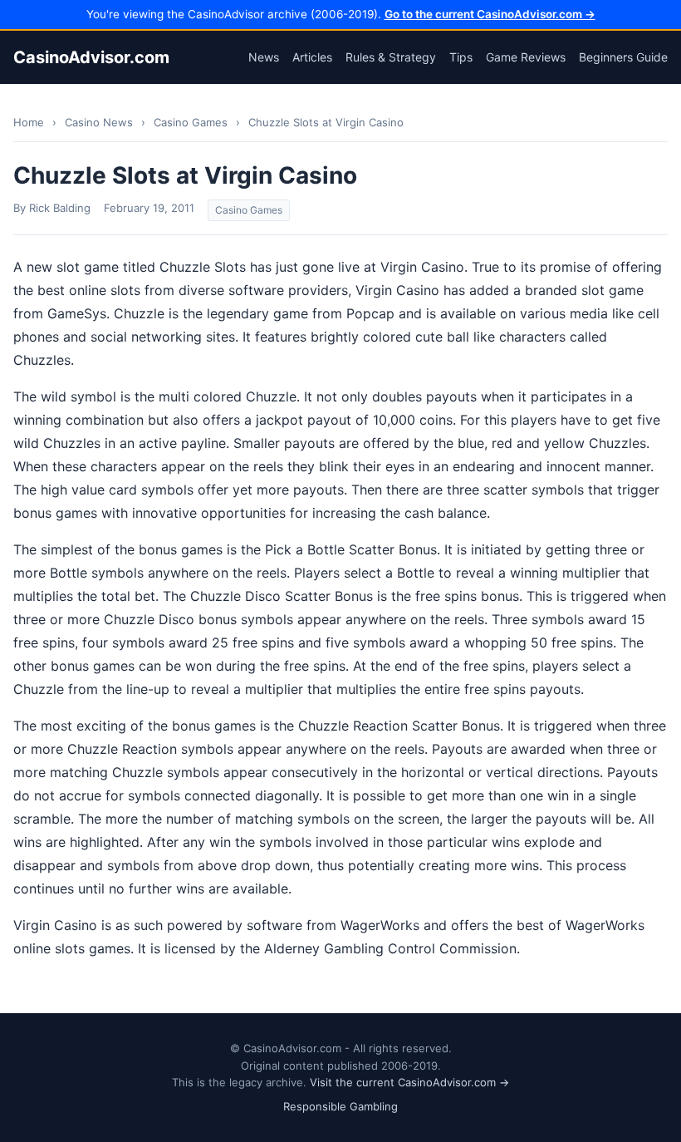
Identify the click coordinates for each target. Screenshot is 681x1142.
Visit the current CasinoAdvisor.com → (409, 1082)
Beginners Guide (623, 57)
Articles (312, 57)
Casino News (99, 122)
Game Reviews (526, 57)
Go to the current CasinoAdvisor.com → (490, 14)
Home (28, 122)
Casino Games (191, 122)
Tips (461, 57)
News (263, 57)
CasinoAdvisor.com (91, 57)
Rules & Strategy (390, 57)
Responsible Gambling (340, 1106)
